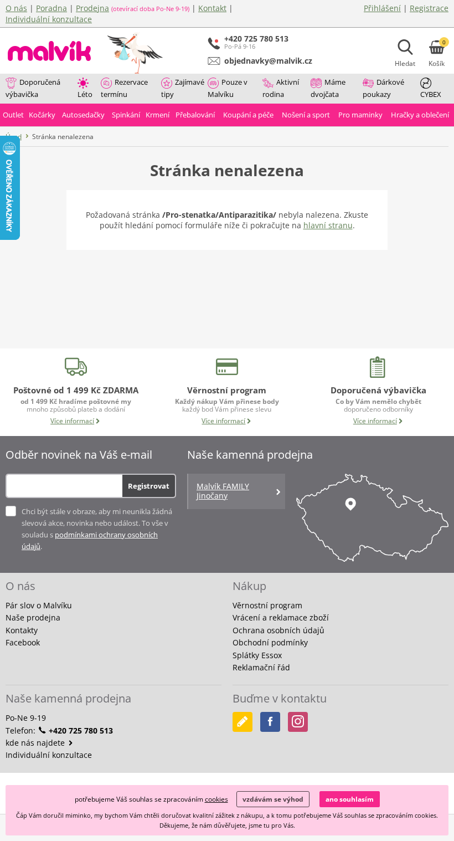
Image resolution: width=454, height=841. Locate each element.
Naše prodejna (33, 617)
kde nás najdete (36, 742)
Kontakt (212, 8)
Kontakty (22, 630)
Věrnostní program (267, 605)
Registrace (429, 8)
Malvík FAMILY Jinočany (223, 491)
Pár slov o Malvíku (39, 605)
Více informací (72, 421)
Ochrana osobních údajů (278, 630)
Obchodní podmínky (270, 642)
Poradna (51, 8)
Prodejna (92, 8)
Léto (85, 94)
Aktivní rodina (280, 88)
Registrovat (148, 486)
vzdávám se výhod (273, 799)
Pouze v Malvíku (227, 88)
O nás (16, 8)
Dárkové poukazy (383, 88)
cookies (216, 799)
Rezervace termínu (124, 88)
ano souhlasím (350, 799)
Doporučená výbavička (33, 88)
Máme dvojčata (328, 88)
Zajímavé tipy (182, 88)
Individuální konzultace (49, 19)
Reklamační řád (261, 667)
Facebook (23, 642)
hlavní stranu (328, 225)
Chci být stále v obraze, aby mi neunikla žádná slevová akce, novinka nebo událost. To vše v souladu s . (97, 528)
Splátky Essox (257, 655)
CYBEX (430, 94)
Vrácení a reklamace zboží (281, 617)
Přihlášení (382, 8)
